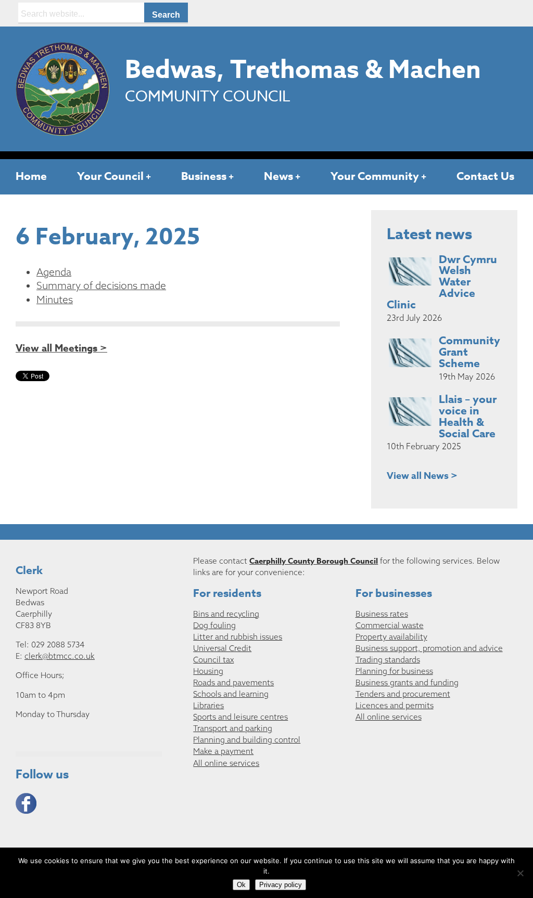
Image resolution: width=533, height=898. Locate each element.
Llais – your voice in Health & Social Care (468, 416)
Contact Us (485, 176)
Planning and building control (246, 740)
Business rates (382, 614)
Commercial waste (390, 625)
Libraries (208, 705)
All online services (226, 763)
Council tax (213, 660)
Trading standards (388, 660)
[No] (520, 873)
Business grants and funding (407, 682)
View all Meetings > (61, 348)
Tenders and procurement (403, 694)
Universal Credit (222, 648)
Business (203, 176)
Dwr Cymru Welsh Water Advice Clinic (442, 282)
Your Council (110, 176)
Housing (208, 671)
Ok (241, 885)
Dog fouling (214, 625)
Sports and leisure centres (240, 717)
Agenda (53, 272)
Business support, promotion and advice (429, 648)
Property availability (391, 637)
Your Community (375, 176)
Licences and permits (395, 705)
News (278, 176)
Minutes (54, 299)
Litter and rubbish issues (237, 637)
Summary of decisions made (101, 285)
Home (31, 176)
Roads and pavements (233, 682)
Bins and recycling (226, 614)
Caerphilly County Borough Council (313, 560)
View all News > (422, 476)
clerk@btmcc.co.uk (59, 656)
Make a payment (223, 751)
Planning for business (394, 671)
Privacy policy (280, 885)
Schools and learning (231, 694)
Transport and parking (232, 728)
